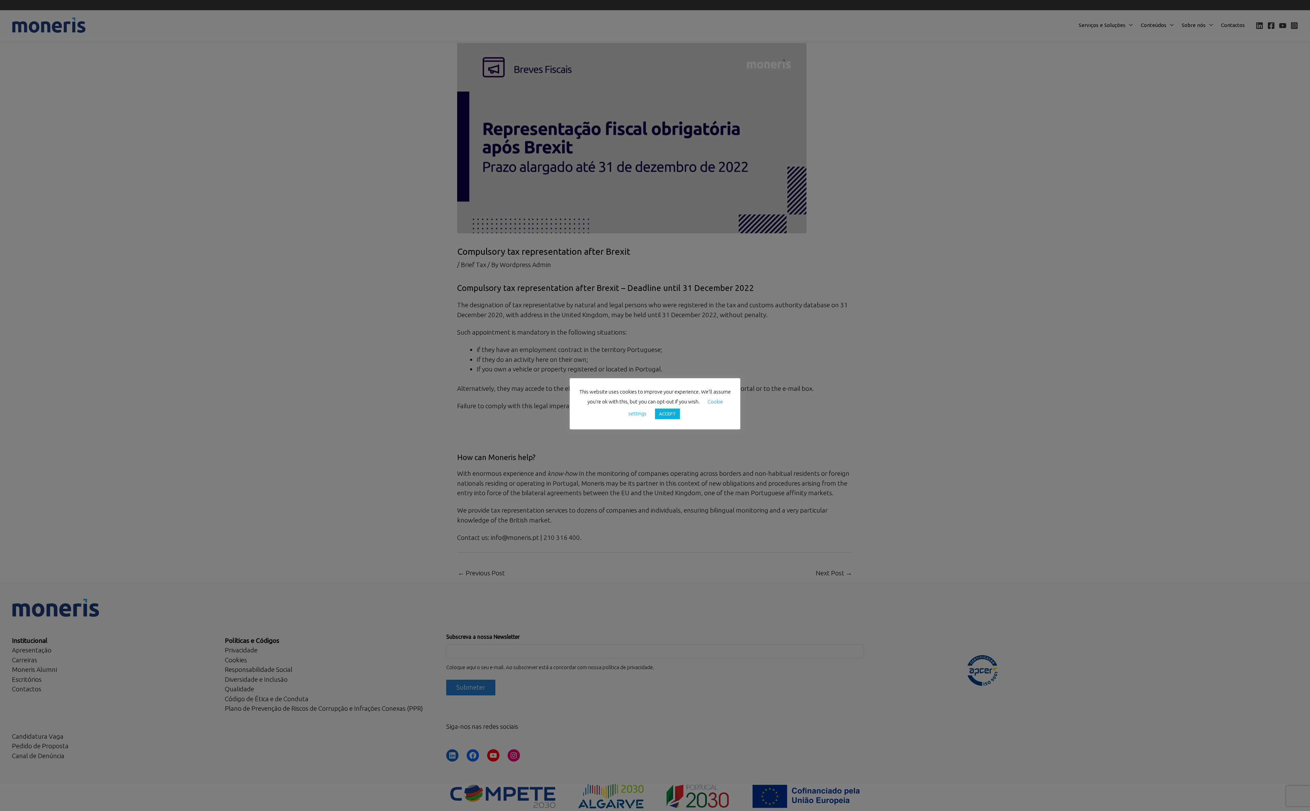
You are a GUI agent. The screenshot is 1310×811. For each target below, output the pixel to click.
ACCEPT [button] (667, 413)
